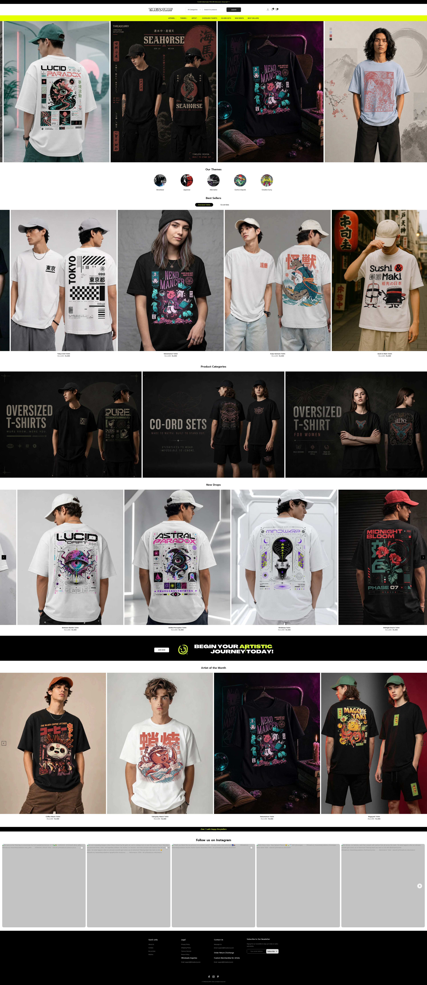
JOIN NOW (161, 650)
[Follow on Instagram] (213, 976)
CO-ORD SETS (226, 18)
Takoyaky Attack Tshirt (160, 816)
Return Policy (185, 954)
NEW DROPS (239, 18)
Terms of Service (186, 951)
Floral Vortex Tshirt (174, 628)
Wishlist (150, 954)
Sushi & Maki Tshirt (324, 354)
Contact (150, 948)
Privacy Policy (185, 944)
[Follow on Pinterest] (218, 976)
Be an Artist (151, 951)
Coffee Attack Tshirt (53, 816)
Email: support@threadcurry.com (224, 948)
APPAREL (171, 18)
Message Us (218, 944)
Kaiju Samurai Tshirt (216, 354)
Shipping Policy (186, 948)
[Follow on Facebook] (209, 976)
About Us (151, 944)
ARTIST (194, 18)
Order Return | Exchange (224, 953)
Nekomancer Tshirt (110, 354)
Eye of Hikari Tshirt (281, 628)
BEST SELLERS (253, 18)
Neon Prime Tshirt (388, 628)
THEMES (183, 18)
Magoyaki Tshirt (374, 816)
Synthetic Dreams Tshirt (67, 628)
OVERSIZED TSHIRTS (209, 18)
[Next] (423, 91)
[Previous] (4, 91)
